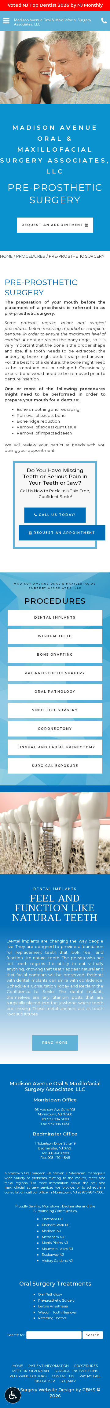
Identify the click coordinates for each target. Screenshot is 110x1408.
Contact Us (63, 1376)
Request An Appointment (63, 533)
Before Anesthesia (53, 1306)
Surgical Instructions (76, 1371)
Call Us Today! (56, 515)
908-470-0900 (58, 1153)
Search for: (16, 1335)
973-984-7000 (58, 1119)
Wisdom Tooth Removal (57, 1312)
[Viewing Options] (13, 1395)
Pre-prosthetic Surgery (56, 1300)
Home (6, 256)
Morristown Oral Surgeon (25, 1173)
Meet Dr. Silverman (30, 1371)
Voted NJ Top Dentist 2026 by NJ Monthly (55, 5)
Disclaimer (45, 1381)
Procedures (30, 256)
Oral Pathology (50, 1294)
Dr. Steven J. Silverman (66, 1173)
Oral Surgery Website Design (42, 1390)
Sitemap (68, 1381)
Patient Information (48, 1366)
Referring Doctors (52, 1318)
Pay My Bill (90, 1376)
